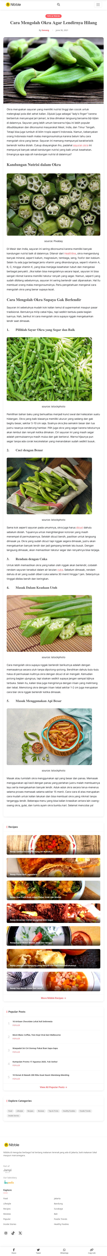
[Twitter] (20, 1233)
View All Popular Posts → (53, 1087)
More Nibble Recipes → (53, 998)
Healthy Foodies (69, 1111)
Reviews (41, 1111)
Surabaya (58, 1208)
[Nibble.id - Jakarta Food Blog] (13, 4)
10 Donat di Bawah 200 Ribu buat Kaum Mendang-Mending (41, 1075)
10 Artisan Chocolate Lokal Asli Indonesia (32, 1021)
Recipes (30, 1111)
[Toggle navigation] (98, 4)
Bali (56, 1214)
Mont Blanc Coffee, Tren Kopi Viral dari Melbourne (37, 1035)
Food (10, 1111)
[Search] (58, 4)
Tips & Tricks (53, 1111)
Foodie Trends (85, 1111)
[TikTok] (13, 1233)
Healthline (70, 253)
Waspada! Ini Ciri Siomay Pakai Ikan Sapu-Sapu (35, 1048)
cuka (60, 569)
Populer (7, 1219)
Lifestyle (20, 1111)
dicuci (79, 527)
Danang (45, 30)
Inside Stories (13, 1116)
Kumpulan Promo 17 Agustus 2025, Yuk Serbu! (35, 1061)
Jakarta (57, 1198)
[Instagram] (5, 1233)
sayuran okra (80, 145)
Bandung (58, 1203)
